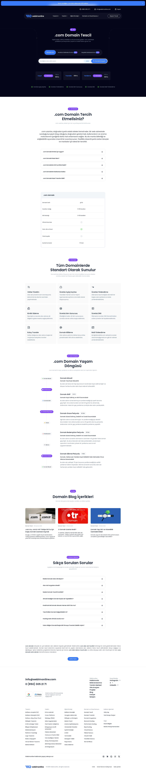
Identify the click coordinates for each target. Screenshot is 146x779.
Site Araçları (94, 687)
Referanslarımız (96, 683)
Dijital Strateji (74, 16)
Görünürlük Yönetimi (71, 727)
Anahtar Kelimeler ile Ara (67, 52)
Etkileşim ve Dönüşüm (71, 718)
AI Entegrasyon (49, 747)
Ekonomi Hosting (89, 721)
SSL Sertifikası (88, 742)
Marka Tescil (68, 721)
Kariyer (92, 694)
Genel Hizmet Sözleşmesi (104, 767)
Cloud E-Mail (88, 736)
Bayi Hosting (88, 727)
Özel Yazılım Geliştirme (52, 724)
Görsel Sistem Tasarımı (32, 742)
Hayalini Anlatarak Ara (90, 52)
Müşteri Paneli (114, 16)
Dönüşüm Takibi (69, 739)
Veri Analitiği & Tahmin (52, 738)
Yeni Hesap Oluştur (109, 715)
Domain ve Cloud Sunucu (90, 16)
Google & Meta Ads (71, 715)
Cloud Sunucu (88, 730)
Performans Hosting (90, 724)
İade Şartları (117, 767)
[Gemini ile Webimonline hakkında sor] (111, 756)
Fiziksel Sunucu (88, 733)
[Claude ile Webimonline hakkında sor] (107, 756)
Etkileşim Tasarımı (30, 721)
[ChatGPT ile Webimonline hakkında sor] (103, 756)
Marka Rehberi (29, 744)
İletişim (92, 697)
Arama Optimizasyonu (71, 724)
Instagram (114, 680)
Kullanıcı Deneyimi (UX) (32, 715)
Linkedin (113, 685)
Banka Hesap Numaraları (111, 726)
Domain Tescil (88, 712)
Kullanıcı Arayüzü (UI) (32, 712)
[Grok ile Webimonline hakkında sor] (119, 756)
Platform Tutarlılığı (31, 733)
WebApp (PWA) (49, 718)
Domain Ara (50, 52)
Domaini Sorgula (100, 61)
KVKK (93, 767)
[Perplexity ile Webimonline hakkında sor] (115, 756)
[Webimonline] (35, 16)
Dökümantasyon (30, 730)
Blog (91, 692)
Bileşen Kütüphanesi (31, 727)
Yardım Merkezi (96, 685)
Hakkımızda (94, 680)
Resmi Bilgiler (108, 724)
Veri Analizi (68, 736)
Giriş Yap (106, 712)
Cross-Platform (50, 715)
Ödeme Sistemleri (50, 732)
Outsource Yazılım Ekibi (52, 735)
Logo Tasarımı (29, 736)
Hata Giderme (69, 744)
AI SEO (66, 733)
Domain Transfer (89, 715)
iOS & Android (49, 712)
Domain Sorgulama (90, 718)
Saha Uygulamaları (51, 721)
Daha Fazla (73, 659)
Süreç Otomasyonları (51, 741)
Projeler (92, 690)
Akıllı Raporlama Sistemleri (53, 744)
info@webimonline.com (40, 679)
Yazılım (64, 16)
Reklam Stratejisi (70, 712)
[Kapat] (143, 3)
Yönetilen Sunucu (89, 739)
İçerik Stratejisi (69, 730)
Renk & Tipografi (30, 739)
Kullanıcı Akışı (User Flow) (33, 718)
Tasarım (55, 16)
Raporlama (68, 742)
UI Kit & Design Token (31, 724)
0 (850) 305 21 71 (36, 684)
